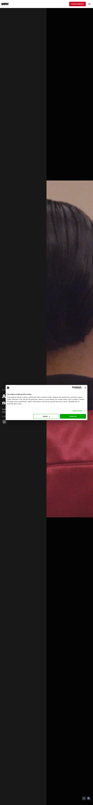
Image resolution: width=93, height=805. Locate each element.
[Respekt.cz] (5, 4)
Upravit (45, 416)
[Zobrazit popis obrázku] (84, 798)
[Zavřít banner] (85, 387)
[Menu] (89, 4)
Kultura (4, 390)
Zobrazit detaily (78, 411)
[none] (88, 798)
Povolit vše (72, 416)
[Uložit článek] (4, 422)
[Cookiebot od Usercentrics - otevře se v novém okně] (73, 387)
